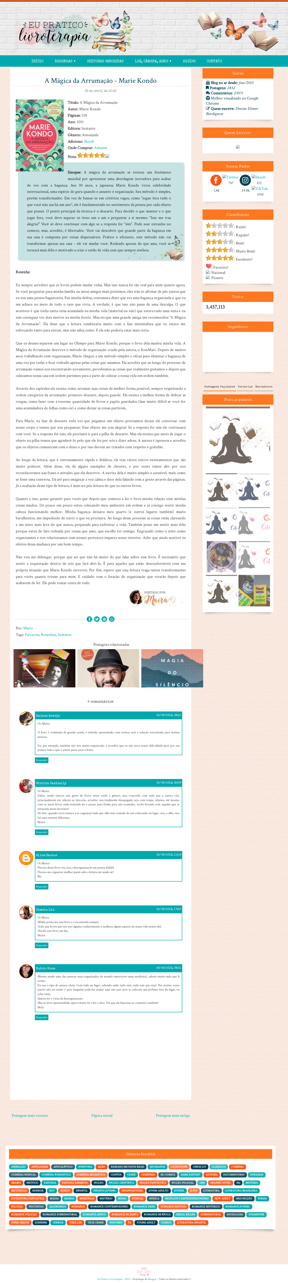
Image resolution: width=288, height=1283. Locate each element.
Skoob (89, 141)
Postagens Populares (219, 386)
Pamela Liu (45, 910)
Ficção (99, 1182)
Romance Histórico (206, 1206)
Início (37, 62)
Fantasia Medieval (75, 1182)
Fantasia (50, 1182)
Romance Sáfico (94, 1214)
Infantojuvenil (132, 1190)
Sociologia (235, 1214)
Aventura (85, 1166)
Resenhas (48, 634)
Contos (116, 1174)
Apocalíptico (63, 1166)
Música (154, 1198)
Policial (17, 1206)
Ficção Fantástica (153, 1182)
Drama (16, 1182)
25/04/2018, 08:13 (169, 715)
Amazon (100, 147)
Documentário (234, 1174)
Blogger (152, 1279)
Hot (52, 1190)
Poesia (262, 1198)
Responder (41, 760)
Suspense (41, 1222)
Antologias (39, 1166)
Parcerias (32, 634)
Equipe (189, 62)
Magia (54, 1198)
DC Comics (168, 1174)
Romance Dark (144, 1206)
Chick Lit (199, 1166)
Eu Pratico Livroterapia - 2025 (113, 1279)
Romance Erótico (173, 1206)
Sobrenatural (211, 1214)
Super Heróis (20, 1222)
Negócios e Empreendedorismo (187, 1198)
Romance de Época (157, 1214)
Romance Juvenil (238, 1206)
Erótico (32, 1182)
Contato (214, 62)
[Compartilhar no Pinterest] (104, 619)
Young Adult (146, 1222)
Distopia (212, 1174)
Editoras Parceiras (105, 62)
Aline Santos (46, 855)
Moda (122, 1198)
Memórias (87, 1198)
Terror (58, 1222)
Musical (138, 1198)
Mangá (69, 1198)
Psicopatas (36, 1206)
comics (166, 1222)
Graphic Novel (220, 1182)
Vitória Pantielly (51, 783)
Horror (38, 1190)
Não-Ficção (244, 1198)
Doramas (256, 1174)
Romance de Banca (125, 1214)
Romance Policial (24, 1214)
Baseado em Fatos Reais (127, 1166)
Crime (131, 1174)
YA (129, 1222)
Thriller (75, 1222)
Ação (101, 1166)
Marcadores (263, 386)
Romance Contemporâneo (109, 1206)
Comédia (237, 1166)
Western (115, 1222)
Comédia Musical (23, 1174)
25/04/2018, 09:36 (169, 783)
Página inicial (101, 1115)
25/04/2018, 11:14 (169, 855)
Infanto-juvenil (104, 1190)
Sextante (65, 634)
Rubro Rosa (45, 968)
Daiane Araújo (48, 716)
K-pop (194, 1190)
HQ (238, 1182)
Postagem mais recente (30, 1115)
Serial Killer (185, 1214)
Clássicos (219, 1166)
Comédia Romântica (56, 1174)
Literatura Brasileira (241, 1190)
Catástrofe (179, 1166)
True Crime (96, 1222)
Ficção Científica (121, 1182)
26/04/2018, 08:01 (168, 968)
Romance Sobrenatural (60, 1214)
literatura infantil (191, 1222)
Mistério (106, 1198)
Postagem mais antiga (173, 1115)
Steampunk (256, 1214)
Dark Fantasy (190, 1174)
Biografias (157, 1166)
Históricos (19, 1190)
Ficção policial (183, 1182)
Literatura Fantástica (27, 1198)
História (252, 1182)
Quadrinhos (57, 1206)
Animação (18, 1166)
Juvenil (179, 1190)
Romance (78, 1206)
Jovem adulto (159, 1190)
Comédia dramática (90, 1174)
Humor (65, 1190)
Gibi (202, 1182)
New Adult (222, 1198)
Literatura (211, 1190)
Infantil (82, 1190)
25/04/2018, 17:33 (169, 909)
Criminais (148, 1174)
